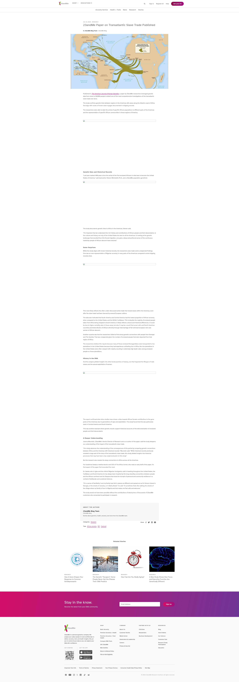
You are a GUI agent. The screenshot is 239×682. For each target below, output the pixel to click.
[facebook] (146, 522)
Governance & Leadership (127, 639)
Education (85, 3)
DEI (99, 526)
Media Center (124, 636)
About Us (122, 629)
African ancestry (92, 526)
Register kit (160, 4)
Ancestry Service (102, 10)
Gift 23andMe (104, 644)
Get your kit (177, 4)
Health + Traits (115, 10)
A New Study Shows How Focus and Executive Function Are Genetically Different (160, 579)
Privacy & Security (125, 646)
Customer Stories (125, 632)
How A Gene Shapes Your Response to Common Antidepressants (73, 579)
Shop (74, 3)
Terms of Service (84, 668)
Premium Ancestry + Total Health (107, 637)
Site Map (147, 668)
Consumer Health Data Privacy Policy (131, 668)
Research (132, 10)
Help (167, 4)
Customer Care (162, 639)
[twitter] (149, 522)
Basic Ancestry (104, 629)
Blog (159, 629)
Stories (140, 10)
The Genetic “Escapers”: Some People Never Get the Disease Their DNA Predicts (104, 579)
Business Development (145, 636)
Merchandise (104, 648)
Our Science (161, 636)
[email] (155, 522)
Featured (103, 526)
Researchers (142, 632)
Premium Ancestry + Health (108, 632)
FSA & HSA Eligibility (106, 654)
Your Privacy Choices (111, 668)
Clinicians (142, 629)
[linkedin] (152, 522)
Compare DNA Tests (106, 641)
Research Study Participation (162, 643)
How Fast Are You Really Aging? (132, 577)
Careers (122, 642)
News (125, 10)
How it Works (162, 632)
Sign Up (169, 604)
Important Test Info (70, 668)
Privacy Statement (97, 668)
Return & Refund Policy (107, 651)
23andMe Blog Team (91, 31)
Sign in (151, 4)
